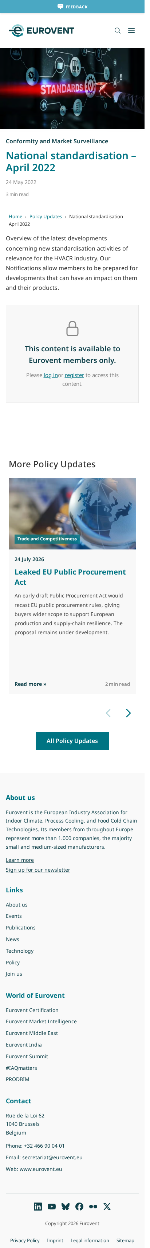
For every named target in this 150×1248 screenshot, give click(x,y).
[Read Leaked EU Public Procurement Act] (72, 513)
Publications (21, 927)
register (74, 375)
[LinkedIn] (38, 1207)
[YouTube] (52, 1207)
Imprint (55, 1240)
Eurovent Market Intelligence (41, 1021)
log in (51, 375)
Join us (14, 973)
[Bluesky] (66, 1207)
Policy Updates (45, 216)
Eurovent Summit (27, 1056)
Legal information (90, 1240)
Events (14, 915)
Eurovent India (24, 1044)
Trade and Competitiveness (47, 539)
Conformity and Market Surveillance (57, 141)
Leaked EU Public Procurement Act (70, 577)
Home (15, 216)
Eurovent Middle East (32, 1032)
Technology (19, 950)
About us (17, 904)
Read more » (31, 683)
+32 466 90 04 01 (44, 1145)
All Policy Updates (72, 741)
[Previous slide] (108, 713)
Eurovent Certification (32, 1010)
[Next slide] (128, 713)
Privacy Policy (25, 1240)
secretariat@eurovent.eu (52, 1157)
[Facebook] (79, 1207)
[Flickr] (93, 1207)
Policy (13, 962)
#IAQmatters (21, 1067)
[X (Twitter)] (107, 1207)
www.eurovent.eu (41, 1168)
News (12, 939)
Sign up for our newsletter (38, 869)
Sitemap (125, 1240)
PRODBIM (17, 1079)
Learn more (38, 859)
